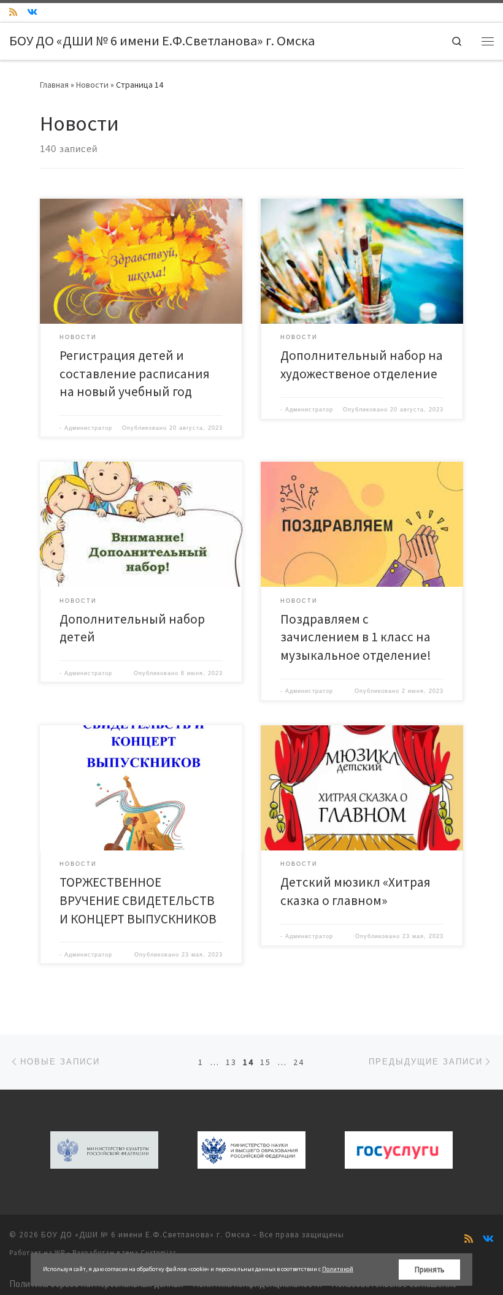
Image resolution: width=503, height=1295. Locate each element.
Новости (92, 84)
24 (298, 1062)
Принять (430, 1269)
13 (231, 1062)
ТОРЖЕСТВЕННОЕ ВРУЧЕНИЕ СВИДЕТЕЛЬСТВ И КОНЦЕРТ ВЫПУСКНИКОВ (138, 900)
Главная (54, 84)
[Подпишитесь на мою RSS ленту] (13, 12)
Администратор (88, 428)
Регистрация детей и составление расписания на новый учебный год (135, 373)
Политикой (337, 1269)
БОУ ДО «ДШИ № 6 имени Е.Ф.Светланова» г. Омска (145, 1234)
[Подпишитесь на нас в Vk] (32, 12)
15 (265, 1062)
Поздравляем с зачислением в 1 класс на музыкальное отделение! (355, 637)
